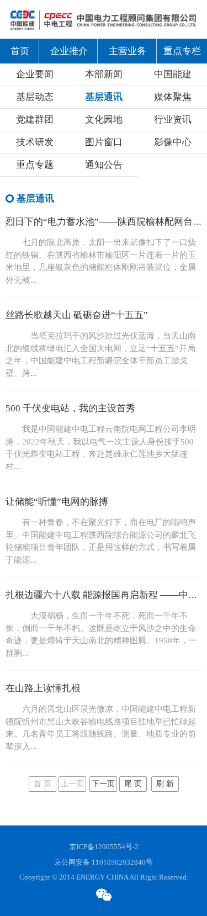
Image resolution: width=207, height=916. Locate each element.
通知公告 (104, 165)
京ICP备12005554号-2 (104, 847)
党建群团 (35, 119)
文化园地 (104, 119)
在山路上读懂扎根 (43, 688)
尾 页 (133, 784)
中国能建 (173, 74)
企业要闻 (35, 74)
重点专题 (35, 165)
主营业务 (127, 51)
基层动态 (35, 97)
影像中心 (173, 142)
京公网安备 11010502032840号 (103, 862)
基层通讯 (104, 97)
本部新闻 (104, 74)
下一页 (103, 784)
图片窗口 (104, 142)
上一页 (72, 784)
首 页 (42, 784)
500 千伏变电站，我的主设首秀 (70, 408)
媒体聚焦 (173, 97)
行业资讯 (173, 119)
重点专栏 (182, 51)
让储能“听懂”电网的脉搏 (57, 501)
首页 (19, 51)
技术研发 (35, 142)
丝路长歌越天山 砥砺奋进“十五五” (77, 315)
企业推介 (69, 51)
